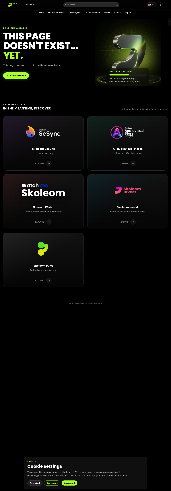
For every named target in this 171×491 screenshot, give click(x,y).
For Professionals (92, 13)
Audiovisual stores (56, 13)
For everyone (74, 13)
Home (41, 13)
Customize (52, 483)
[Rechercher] (117, 5)
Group (107, 13)
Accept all (69, 483)
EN (153, 5)
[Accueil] (14, 5)
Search (117, 13)
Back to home (18, 75)
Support (128, 13)
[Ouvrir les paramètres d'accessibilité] (160, 4)
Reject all (35, 483)
